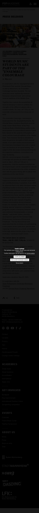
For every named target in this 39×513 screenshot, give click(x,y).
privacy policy (30, 253)
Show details (19, 263)
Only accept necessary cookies (19, 260)
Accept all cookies (19, 256)
